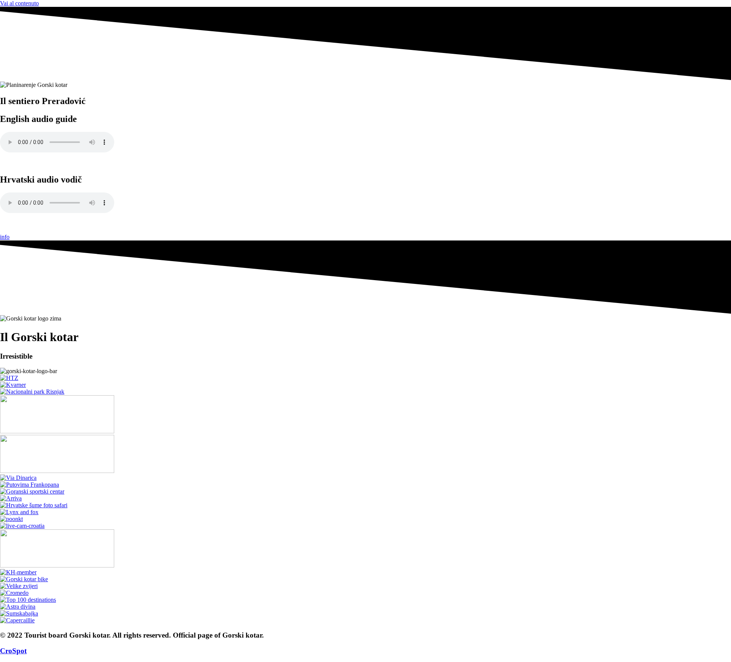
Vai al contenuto (19, 3)
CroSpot (13, 651)
